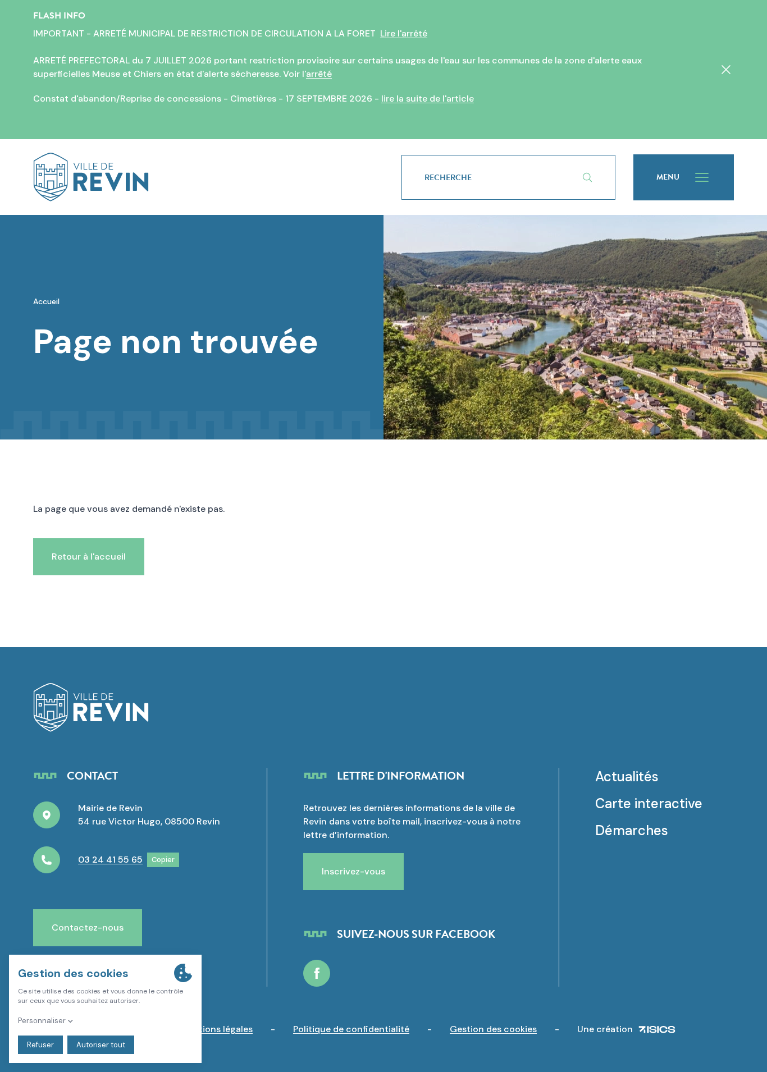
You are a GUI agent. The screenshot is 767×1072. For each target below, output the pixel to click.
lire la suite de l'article (427, 98)
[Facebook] (316, 973)
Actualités (627, 776)
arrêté (319, 74)
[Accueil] (199, 177)
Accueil (46, 301)
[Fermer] (726, 69)
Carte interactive (648, 803)
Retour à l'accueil (89, 556)
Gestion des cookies (493, 1029)
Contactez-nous (88, 927)
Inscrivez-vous (353, 871)
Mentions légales (216, 1029)
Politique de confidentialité (351, 1029)
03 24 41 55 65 (110, 859)
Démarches (631, 830)
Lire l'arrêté (403, 33)
